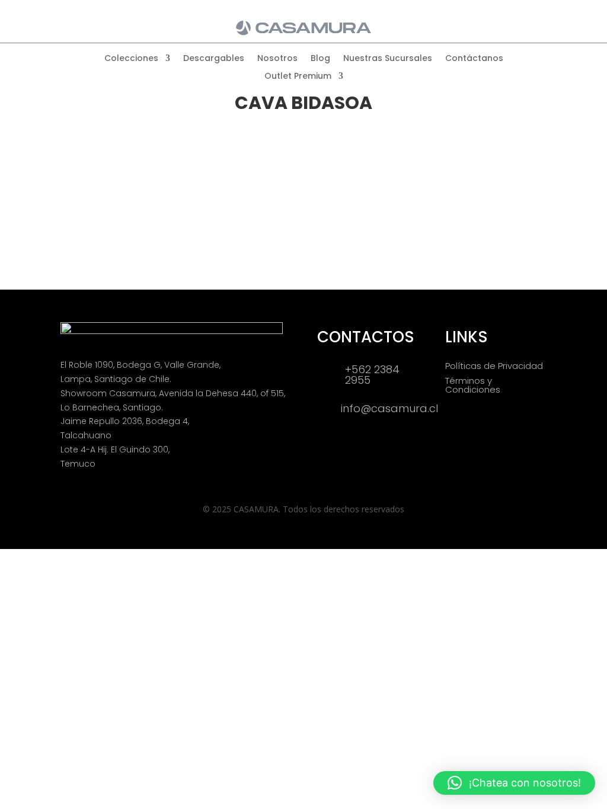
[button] (514, 783)
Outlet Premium (297, 77)
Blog (320, 59)
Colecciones (131, 59)
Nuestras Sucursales (387, 59)
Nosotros (277, 59)
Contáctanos (474, 59)
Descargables (213, 59)
